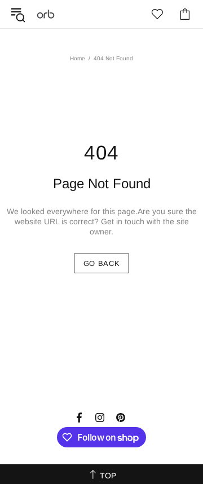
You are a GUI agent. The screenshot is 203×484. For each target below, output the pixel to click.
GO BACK (101, 263)
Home (77, 58)
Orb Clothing (45, 14)
